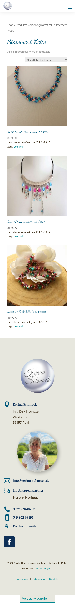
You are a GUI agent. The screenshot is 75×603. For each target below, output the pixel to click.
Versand (18, 146)
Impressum (22, 578)
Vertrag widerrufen (35, 598)
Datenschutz (39, 578)
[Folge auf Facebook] (9, 541)
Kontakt (53, 578)
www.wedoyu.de (44, 568)
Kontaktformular (25, 526)
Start (10, 25)
